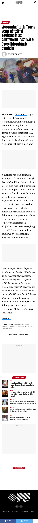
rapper (4, 326)
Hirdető (33, 512)
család (28, 324)
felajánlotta (21, 114)
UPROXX (6, 318)
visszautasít (7, 328)
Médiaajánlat (24, 512)
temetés (12, 326)
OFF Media (16, 54)
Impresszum (6, 512)
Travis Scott (30, 326)
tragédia (20, 326)
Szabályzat (15, 512)
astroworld (19, 324)
